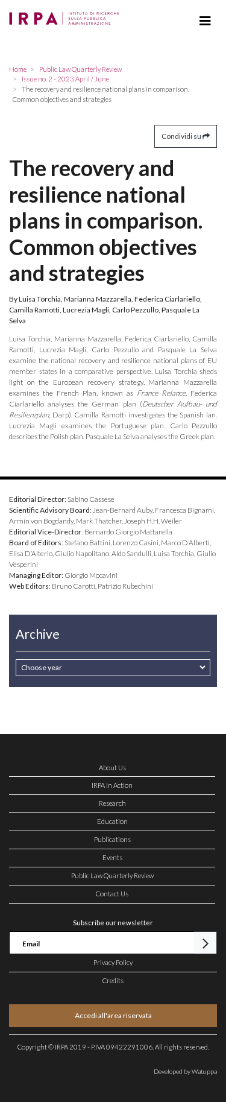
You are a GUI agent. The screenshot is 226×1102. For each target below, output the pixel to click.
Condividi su (182, 136)
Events (112, 857)
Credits (113, 980)
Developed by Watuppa (185, 1071)
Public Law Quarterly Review (112, 875)
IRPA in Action (112, 785)
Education (112, 821)
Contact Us (112, 894)
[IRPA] (66, 15)
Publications (112, 839)
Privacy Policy (113, 962)
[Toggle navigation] (205, 21)
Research (112, 803)
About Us (112, 767)
